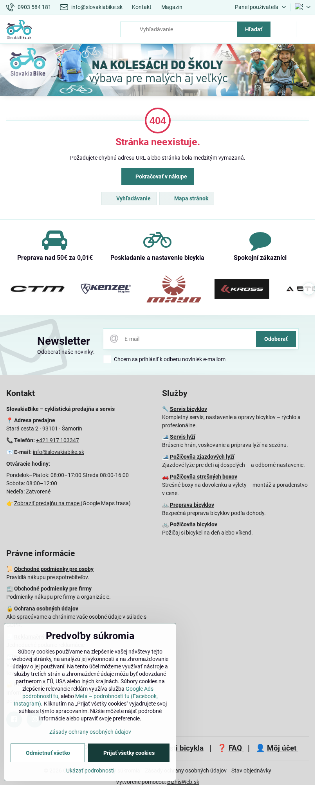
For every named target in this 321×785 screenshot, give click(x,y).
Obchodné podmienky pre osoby (54, 569)
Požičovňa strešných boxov (203, 477)
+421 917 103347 (57, 440)
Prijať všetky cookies (129, 753)
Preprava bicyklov (192, 505)
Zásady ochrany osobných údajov (186, 770)
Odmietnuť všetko (48, 753)
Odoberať (276, 339)
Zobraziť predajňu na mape (47, 503)
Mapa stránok (190, 198)
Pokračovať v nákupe (160, 176)
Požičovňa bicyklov (193, 524)
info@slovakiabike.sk (58, 452)
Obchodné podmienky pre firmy (53, 588)
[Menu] (305, 29)
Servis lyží (182, 437)
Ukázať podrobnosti (90, 770)
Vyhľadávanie (133, 198)
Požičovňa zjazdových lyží (202, 457)
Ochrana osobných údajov (46, 608)
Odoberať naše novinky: (65, 352)
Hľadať (253, 29)
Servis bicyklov (188, 409)
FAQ (236, 748)
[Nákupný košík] (286, 29)
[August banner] (157, 71)
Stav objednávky (251, 770)
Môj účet (282, 748)
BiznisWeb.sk (183, 782)
